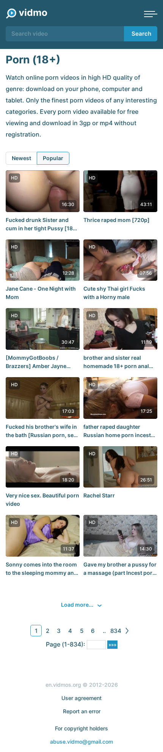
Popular (53, 158)
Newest (21, 158)
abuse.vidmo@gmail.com (81, 741)
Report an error (81, 711)
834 (115, 630)
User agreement (81, 698)
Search (141, 33)
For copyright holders (81, 728)
